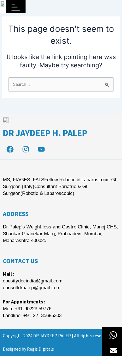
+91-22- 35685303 (42, 315)
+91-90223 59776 (33, 308)
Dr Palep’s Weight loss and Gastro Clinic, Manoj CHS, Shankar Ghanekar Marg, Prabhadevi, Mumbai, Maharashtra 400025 (60, 233)
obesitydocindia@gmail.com (32, 281)
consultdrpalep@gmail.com (31, 287)
